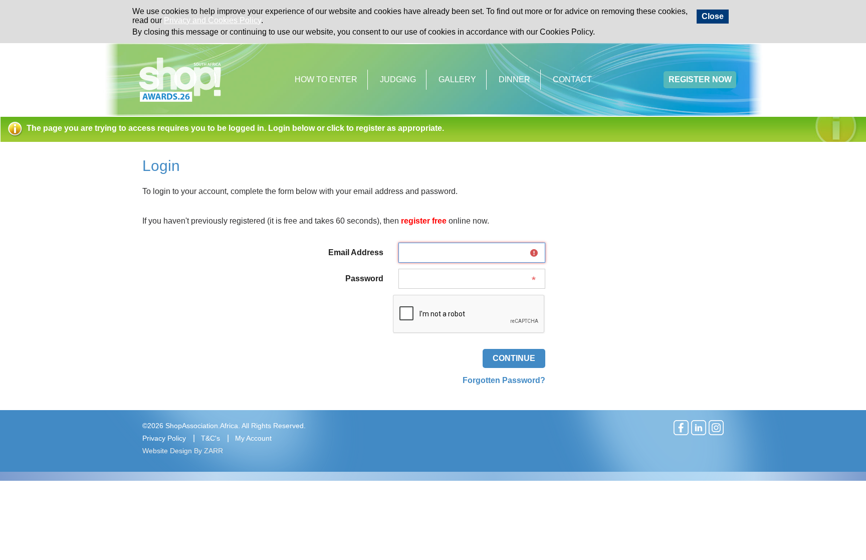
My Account (253, 438)
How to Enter (326, 79)
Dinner (514, 79)
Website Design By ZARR (182, 451)
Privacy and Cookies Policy (212, 20)
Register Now (700, 79)
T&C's (210, 438)
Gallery (457, 79)
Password (364, 278)
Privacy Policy (164, 438)
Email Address (355, 252)
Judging (398, 79)
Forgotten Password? (504, 380)
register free (424, 221)
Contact (572, 79)
